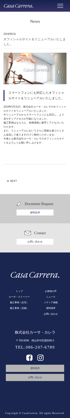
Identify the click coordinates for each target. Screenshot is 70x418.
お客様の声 (51, 291)
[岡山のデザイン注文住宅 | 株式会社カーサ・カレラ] (18, 6)
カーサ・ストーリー (19, 296)
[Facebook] (29, 359)
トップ (19, 291)
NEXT (13, 181)
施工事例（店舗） (19, 308)
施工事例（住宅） (19, 302)
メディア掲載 (51, 302)
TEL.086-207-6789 (35, 347)
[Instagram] (40, 359)
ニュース (50, 296)
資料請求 (35, 212)
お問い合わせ (35, 241)
